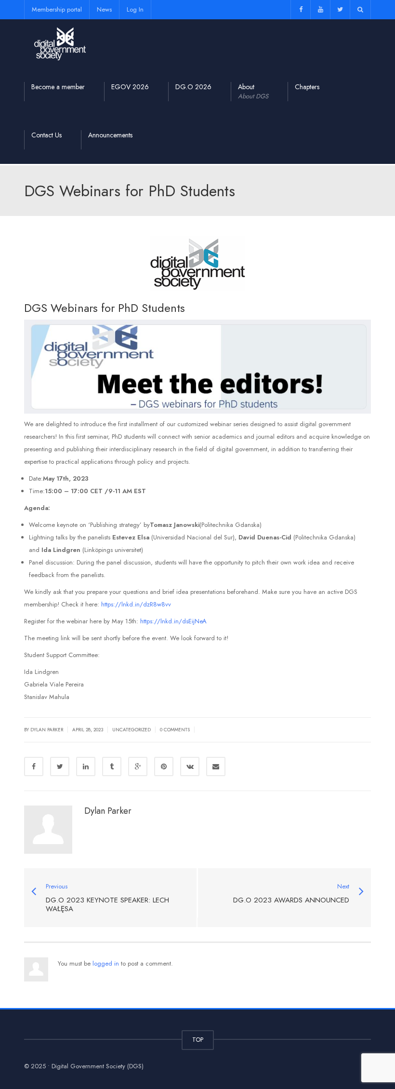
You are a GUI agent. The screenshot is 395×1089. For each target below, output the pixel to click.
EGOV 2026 (130, 87)
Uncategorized (131, 729)
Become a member (58, 87)
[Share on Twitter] (59, 766)
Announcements (110, 135)
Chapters (307, 87)
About (253, 91)
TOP (197, 1039)
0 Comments (175, 729)
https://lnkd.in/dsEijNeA (173, 621)
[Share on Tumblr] (111, 766)
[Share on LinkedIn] (85, 766)
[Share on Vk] (189, 766)
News (104, 9)
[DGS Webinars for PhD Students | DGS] (60, 43)
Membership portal (57, 9)
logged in (105, 963)
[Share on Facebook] (33, 766)
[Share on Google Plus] (137, 766)
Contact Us (46, 135)
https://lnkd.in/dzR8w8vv (136, 604)
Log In (135, 9)
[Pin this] (163, 766)
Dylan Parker (108, 811)
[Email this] (215, 766)
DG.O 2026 (193, 87)
